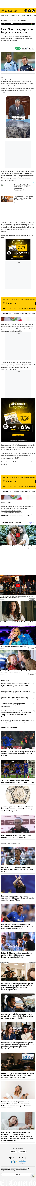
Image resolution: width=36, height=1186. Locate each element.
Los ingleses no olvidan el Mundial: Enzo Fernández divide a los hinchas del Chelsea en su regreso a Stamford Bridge (17, 907)
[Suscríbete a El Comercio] (29, 10)
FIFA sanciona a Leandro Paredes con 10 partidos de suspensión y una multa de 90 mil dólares (17, 850)
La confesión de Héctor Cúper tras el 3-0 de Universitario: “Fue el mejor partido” (16, 817)
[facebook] (10, 1139)
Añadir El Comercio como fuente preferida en (18, 23)
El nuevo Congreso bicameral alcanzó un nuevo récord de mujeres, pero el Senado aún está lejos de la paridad (16, 702)
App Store (13, 1132)
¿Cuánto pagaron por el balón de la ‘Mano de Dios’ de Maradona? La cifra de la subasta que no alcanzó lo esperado (17, 790)
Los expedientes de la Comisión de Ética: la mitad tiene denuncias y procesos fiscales (15, 673)
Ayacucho (23, 15)
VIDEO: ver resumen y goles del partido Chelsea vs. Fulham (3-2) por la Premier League (17, 762)
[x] (13, 1139)
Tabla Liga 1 (29, 15)
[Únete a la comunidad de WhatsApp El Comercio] (18, 48)
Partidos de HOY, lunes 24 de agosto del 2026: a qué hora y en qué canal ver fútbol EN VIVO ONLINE (18, 734)
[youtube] (20, 1139)
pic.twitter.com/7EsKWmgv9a (11, 496)
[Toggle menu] (2, 10)
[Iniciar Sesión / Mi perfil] (33, 10)
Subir (17, 1155)
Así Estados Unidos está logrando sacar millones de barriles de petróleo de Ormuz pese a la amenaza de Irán (16, 679)
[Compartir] (33, 48)
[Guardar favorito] (29, 48)
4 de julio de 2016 (18, 497)
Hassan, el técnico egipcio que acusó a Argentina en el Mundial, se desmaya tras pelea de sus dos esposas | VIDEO (17, 879)
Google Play (22, 1132)
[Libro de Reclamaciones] (22, 1143)
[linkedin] (23, 1139)
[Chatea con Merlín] (25, 10)
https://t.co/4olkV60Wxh (20, 493)
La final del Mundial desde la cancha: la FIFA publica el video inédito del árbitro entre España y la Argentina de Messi (16, 936)
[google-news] (26, 1139)
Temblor (13, 15)
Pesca (17, 15)
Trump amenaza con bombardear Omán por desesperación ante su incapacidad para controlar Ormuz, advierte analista (16, 685)
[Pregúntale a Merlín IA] (33, 1176)
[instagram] (16, 1139)
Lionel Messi (28, 500)
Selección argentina (17, 500)
